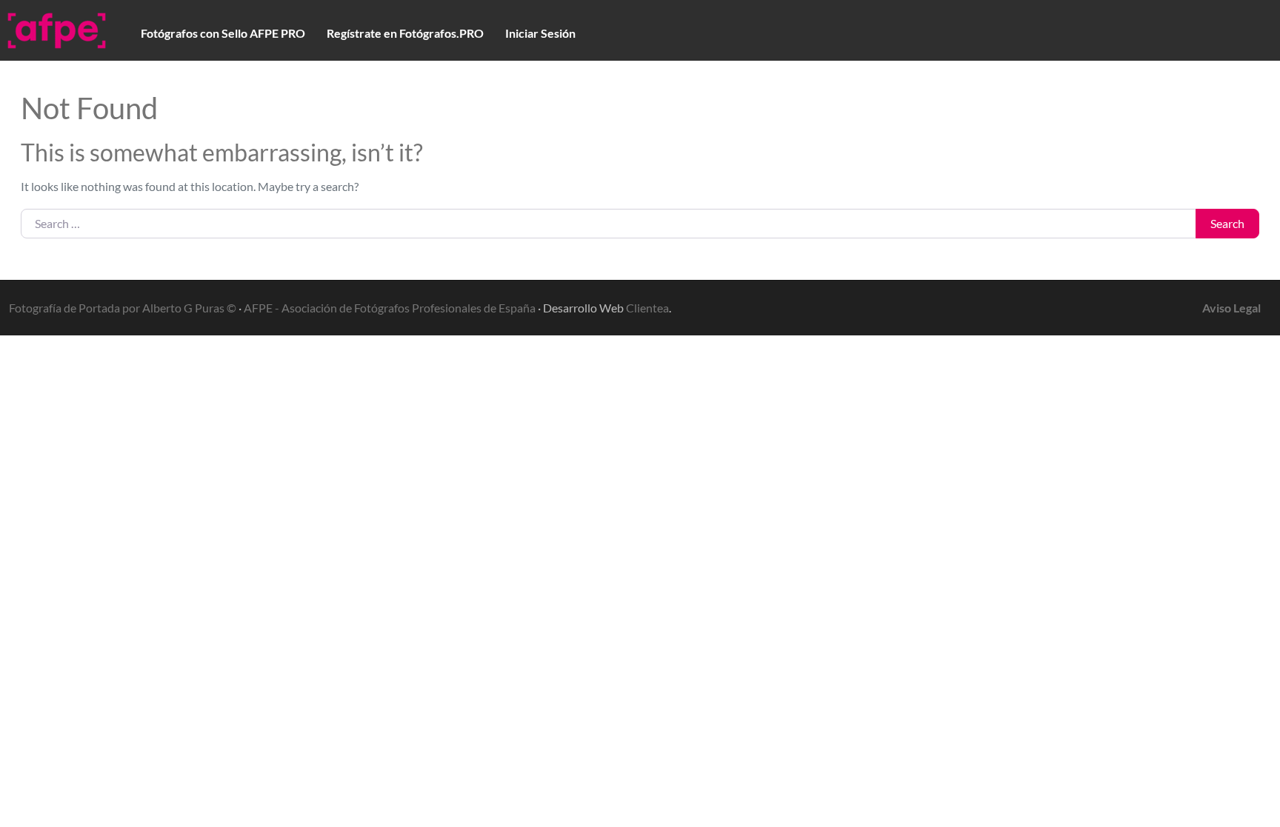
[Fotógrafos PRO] (57, 28)
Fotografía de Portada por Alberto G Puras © (122, 308)
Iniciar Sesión (540, 33)
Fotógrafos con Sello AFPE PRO (223, 33)
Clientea (647, 308)
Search (1227, 223)
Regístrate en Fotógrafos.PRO (405, 33)
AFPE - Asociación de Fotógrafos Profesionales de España (390, 308)
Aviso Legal (1231, 308)
